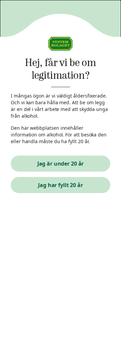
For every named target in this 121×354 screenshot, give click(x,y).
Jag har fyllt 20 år (60, 185)
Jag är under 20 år (60, 163)
